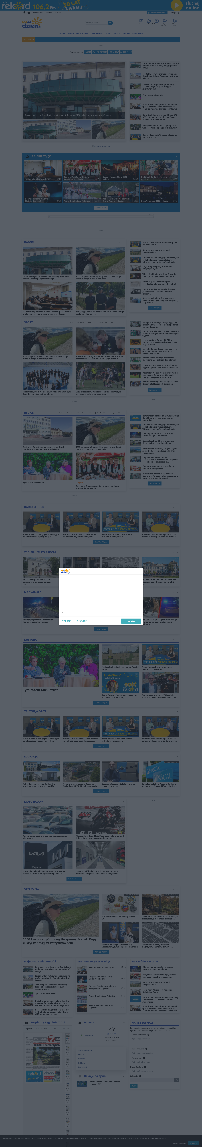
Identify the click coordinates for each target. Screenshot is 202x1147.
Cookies (75, 615)
